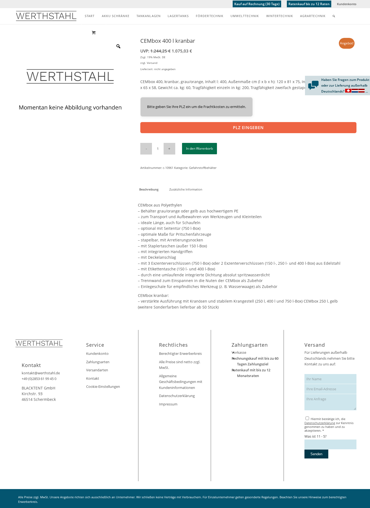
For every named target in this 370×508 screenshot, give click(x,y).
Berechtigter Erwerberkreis (180, 353)
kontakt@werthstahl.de (41, 373)
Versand (152, 63)
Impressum (168, 404)
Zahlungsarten (97, 361)
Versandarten (97, 370)
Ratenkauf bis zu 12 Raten (309, 4)
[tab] (149, 189)
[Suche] (334, 16)
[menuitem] (257, 4)
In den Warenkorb (199, 148)
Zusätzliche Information (185, 189)
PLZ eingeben (248, 127)
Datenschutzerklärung (177, 395)
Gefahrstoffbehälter (202, 168)
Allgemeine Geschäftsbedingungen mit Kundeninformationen (180, 381)
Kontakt (92, 378)
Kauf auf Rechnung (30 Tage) (257, 4)
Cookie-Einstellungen (103, 386)
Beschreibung (148, 189)
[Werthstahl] (46, 16)
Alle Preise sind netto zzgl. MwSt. (179, 364)
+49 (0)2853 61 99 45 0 (39, 378)
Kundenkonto (346, 4)
